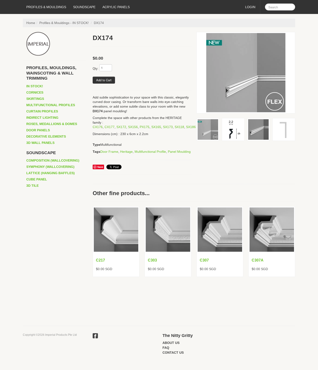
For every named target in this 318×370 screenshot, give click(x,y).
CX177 (110, 127)
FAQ (165, 348)
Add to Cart (104, 80)
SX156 (133, 127)
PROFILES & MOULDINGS (46, 7)
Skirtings (35, 99)
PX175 (144, 127)
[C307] (220, 229)
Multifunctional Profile (150, 151)
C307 (204, 260)
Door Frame (109, 151)
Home (30, 23)
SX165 (156, 127)
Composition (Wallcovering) (52, 160)
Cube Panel (36, 179)
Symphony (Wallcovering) (50, 167)
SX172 (121, 127)
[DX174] (245, 72)
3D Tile (32, 185)
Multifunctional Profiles (50, 105)
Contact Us (173, 352)
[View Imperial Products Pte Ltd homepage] (56, 44)
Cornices (34, 92)
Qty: (95, 68)
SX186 (191, 127)
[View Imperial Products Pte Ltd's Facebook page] (95, 336)
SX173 (168, 127)
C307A (258, 260)
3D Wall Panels (40, 143)
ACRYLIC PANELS (116, 7)
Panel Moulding (179, 151)
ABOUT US (170, 343)
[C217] (116, 229)
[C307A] (272, 229)
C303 (152, 260)
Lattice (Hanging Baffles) (50, 173)
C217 (100, 260)
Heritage (126, 151)
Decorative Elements (46, 136)
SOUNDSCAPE (84, 7)
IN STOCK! (34, 86)
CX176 (98, 127)
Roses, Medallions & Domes (51, 124)
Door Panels (38, 130)
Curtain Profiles (42, 111)
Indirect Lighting (42, 117)
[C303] (168, 229)
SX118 (179, 127)
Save (100, 167)
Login (250, 7)
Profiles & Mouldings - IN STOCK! (64, 23)
